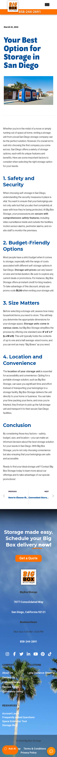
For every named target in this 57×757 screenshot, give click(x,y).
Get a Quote (28, 558)
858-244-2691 (30, 12)
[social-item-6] (42, 654)
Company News (11, 682)
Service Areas (10, 686)
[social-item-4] (28, 654)
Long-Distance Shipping (41, 672)
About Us (7, 672)
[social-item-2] (14, 654)
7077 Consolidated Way (28, 602)
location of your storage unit (24, 371)
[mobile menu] (47, 4)
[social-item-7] (49, 654)
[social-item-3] (21, 654)
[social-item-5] (35, 654)
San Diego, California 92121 (28, 612)
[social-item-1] (7, 654)
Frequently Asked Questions (18, 717)
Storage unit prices (25, 269)
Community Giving (12, 691)
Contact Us (8, 677)
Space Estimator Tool (14, 721)
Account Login (10, 713)
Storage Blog (9, 725)
